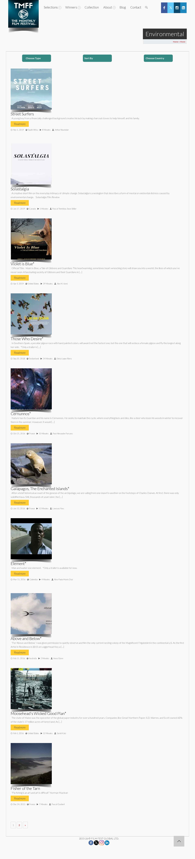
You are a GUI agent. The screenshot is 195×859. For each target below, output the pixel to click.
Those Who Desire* (27, 338)
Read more (19, 124)
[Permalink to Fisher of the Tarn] (31, 763)
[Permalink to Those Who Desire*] (31, 313)
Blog (123, 7)
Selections (51, 7)
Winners (71, 7)
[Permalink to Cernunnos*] (31, 388)
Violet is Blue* (22, 263)
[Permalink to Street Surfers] (31, 89)
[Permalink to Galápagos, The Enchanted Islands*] (31, 463)
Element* (18, 563)
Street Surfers (22, 113)
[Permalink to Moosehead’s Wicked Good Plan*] (31, 688)
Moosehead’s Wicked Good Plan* (38, 713)
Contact (135, 7)
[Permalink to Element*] (31, 538)
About (107, 7)
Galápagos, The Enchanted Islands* (40, 488)
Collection (92, 7)
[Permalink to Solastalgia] (31, 164)
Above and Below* (26, 638)
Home (175, 42)
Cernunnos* (21, 413)
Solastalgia (20, 188)
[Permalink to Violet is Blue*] (31, 238)
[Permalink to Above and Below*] (31, 613)
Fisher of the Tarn (25, 788)
